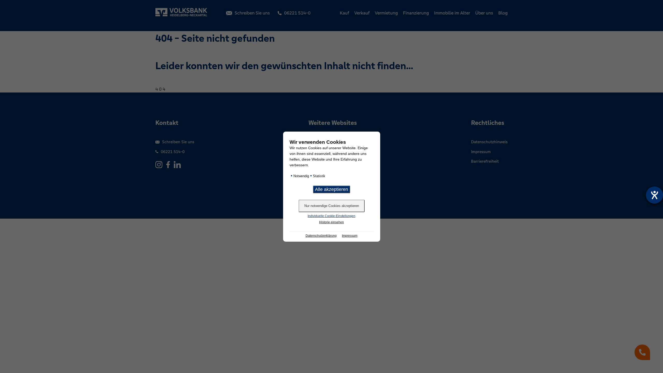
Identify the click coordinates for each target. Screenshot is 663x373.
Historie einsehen (331, 222)
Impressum (349, 236)
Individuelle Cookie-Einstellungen (331, 216)
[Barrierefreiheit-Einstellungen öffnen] (654, 195)
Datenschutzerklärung (321, 236)
